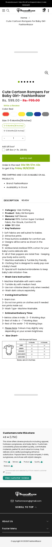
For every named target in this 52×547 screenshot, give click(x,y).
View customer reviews (17, 477)
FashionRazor (21, 183)
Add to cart (26, 158)
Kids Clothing (23, 210)
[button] (3, 10)
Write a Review (11, 105)
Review (25, 200)
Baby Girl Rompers (25, 213)
